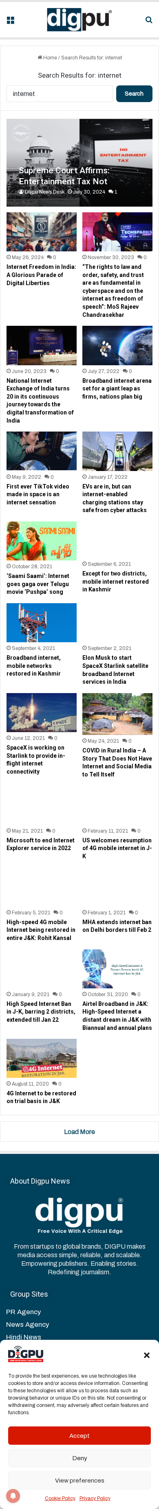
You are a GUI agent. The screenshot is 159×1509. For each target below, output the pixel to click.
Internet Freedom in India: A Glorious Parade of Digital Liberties (41, 275)
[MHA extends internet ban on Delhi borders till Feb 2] (117, 886)
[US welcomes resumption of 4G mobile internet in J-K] (117, 804)
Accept (79, 1436)
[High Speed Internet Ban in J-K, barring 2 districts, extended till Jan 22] (41, 968)
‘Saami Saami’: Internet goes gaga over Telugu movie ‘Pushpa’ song (38, 584)
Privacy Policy (95, 1498)
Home (49, 58)
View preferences (79, 1480)
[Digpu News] (79, 20)
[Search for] (149, 22)
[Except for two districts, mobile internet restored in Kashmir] (117, 539)
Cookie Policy (60, 1498)
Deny (79, 1458)
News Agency (27, 1324)
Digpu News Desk (44, 192)
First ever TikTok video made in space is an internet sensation (38, 494)
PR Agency (23, 1312)
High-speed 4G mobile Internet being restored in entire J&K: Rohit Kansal (41, 930)
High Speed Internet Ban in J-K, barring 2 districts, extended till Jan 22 (41, 1012)
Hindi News (23, 1337)
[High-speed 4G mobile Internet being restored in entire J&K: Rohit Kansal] (41, 886)
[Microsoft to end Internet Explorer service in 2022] (41, 804)
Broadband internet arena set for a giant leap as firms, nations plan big (117, 388)
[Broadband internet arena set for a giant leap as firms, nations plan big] (117, 345)
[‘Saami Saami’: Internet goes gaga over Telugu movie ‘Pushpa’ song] (41, 540)
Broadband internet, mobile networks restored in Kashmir (34, 665)
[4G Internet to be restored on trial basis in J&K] (41, 1058)
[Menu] (10, 22)
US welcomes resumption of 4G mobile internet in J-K (117, 848)
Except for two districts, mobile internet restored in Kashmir (115, 581)
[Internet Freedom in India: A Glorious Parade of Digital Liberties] (41, 232)
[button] (147, 1355)
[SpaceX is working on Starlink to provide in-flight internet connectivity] (41, 712)
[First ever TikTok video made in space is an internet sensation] (41, 451)
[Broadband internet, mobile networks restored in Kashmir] (41, 622)
